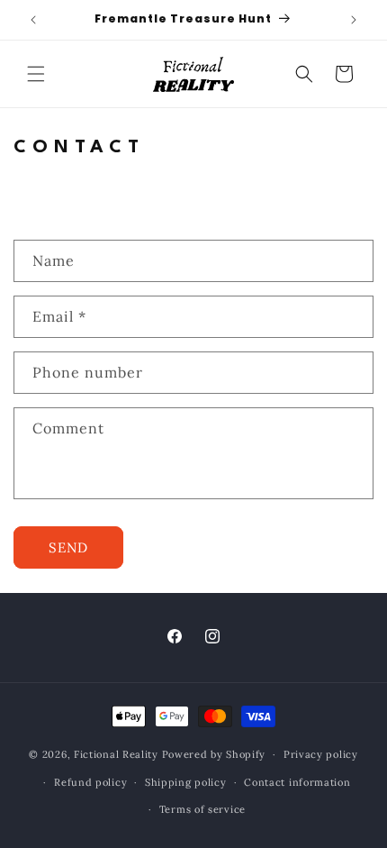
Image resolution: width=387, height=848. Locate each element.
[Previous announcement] (33, 20)
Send (68, 547)
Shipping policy (186, 782)
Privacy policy (321, 754)
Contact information (297, 782)
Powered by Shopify (214, 754)
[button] (36, 74)
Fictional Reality (116, 754)
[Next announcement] (354, 20)
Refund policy (90, 782)
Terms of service (202, 809)
